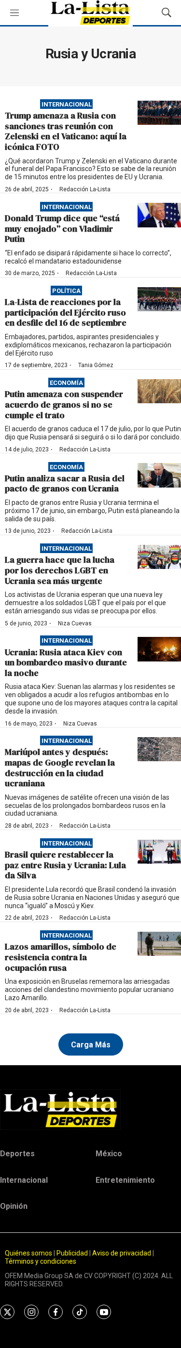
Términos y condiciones (40, 1261)
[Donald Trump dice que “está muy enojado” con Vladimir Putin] (159, 215)
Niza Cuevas (75, 623)
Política (66, 290)
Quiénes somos (28, 1253)
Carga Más (91, 1044)
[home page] (90, 1109)
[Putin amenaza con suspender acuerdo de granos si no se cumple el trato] (159, 391)
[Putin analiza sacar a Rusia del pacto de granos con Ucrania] (159, 475)
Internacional (67, 104)
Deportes (17, 1153)
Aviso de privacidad (121, 1253)
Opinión (14, 1206)
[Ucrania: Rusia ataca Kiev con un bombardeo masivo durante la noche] (159, 649)
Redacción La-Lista (85, 189)
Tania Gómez (95, 365)
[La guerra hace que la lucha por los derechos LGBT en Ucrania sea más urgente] (159, 557)
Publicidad (72, 1253)
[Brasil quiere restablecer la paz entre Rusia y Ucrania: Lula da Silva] (159, 852)
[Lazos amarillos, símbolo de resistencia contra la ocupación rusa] (159, 944)
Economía (66, 382)
